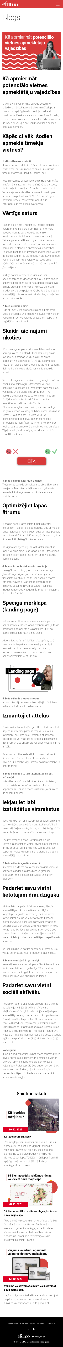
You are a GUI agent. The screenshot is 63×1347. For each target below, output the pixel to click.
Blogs (32, 1323)
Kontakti (51, 1323)
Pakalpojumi (13, 1323)
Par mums (41, 1323)
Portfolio (24, 1323)
